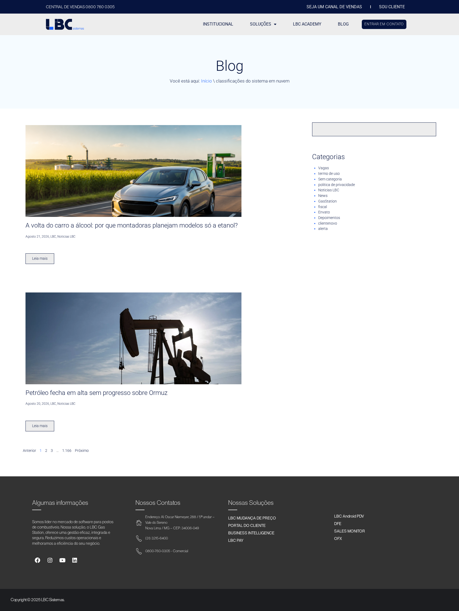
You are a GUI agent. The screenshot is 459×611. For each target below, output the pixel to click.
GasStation (327, 201)
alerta (323, 228)
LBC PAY (235, 540)
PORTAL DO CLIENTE (247, 525)
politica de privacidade (336, 185)
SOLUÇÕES (260, 24)
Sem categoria (330, 179)
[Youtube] (62, 560)
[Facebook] (37, 560)
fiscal (322, 207)
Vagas (323, 168)
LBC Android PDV (349, 516)
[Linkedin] (74, 560)
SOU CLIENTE (392, 7)
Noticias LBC (328, 190)
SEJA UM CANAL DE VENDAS (334, 7)
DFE (337, 523)
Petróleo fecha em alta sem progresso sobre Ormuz (97, 393)
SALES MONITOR (349, 531)
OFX (338, 538)
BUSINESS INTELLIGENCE (251, 532)
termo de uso (329, 173)
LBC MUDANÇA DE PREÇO (252, 517)
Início (206, 81)
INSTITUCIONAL (218, 24)
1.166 (66, 450)
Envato (324, 212)
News (323, 195)
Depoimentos (329, 218)
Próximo (82, 450)
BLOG (343, 24)
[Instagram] (49, 560)
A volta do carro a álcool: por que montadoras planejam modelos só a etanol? (132, 225)
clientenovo (327, 223)
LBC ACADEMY (307, 24)
